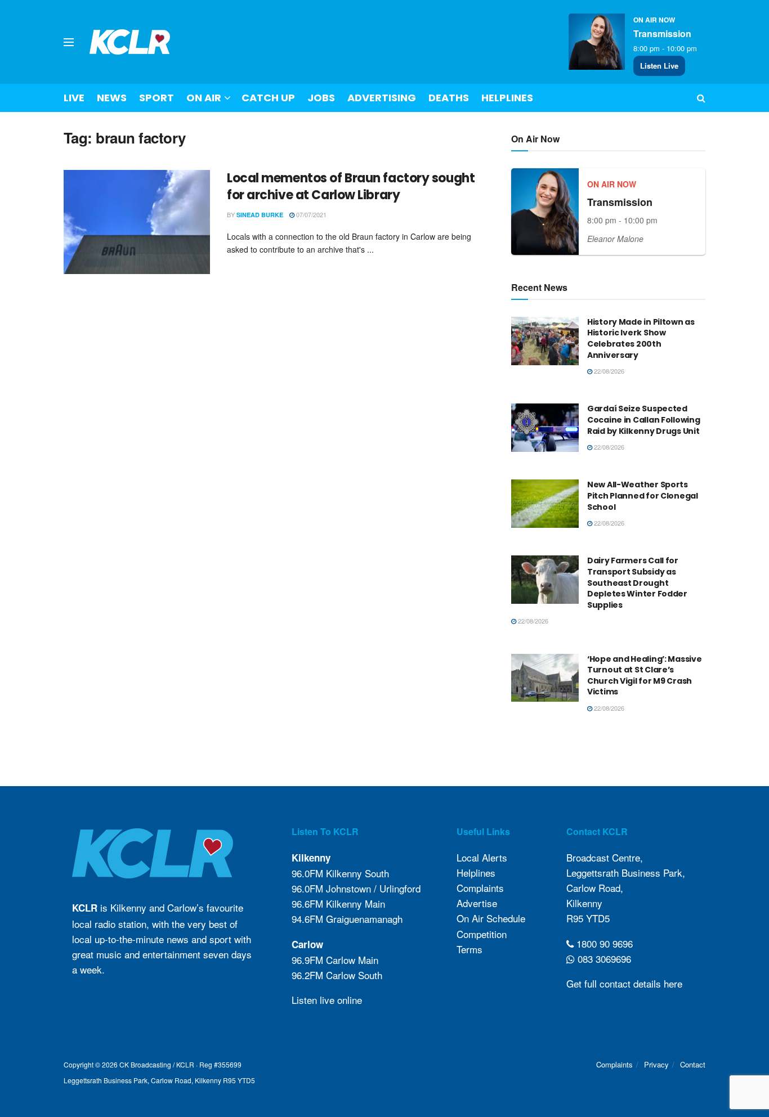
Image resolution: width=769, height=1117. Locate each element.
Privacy (656, 1064)
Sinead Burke (259, 214)
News (112, 98)
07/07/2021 (310, 214)
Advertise (477, 903)
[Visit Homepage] (130, 42)
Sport (156, 98)
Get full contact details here (624, 983)
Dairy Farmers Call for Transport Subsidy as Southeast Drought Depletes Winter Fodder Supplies (637, 582)
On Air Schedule (491, 918)
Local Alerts (482, 857)
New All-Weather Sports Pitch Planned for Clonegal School (642, 495)
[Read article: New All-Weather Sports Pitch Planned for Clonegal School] (545, 503)
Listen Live (659, 65)
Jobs (321, 98)
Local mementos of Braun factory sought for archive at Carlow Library (351, 186)
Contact (692, 1064)
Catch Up (268, 98)
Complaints (480, 888)
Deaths (448, 98)
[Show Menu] (69, 42)
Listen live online (327, 1000)
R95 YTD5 (588, 918)
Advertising (381, 98)
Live (74, 98)
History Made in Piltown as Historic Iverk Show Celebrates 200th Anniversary (641, 338)
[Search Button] (701, 98)
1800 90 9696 (603, 943)
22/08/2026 (608, 370)
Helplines (507, 98)
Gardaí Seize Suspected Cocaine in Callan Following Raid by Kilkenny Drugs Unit (643, 419)
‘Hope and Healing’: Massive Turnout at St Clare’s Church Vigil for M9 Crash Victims (644, 675)
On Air (203, 98)
